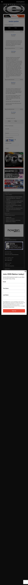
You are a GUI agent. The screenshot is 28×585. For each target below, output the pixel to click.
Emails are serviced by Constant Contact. (14, 306)
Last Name (5, 295)
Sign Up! (14, 310)
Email (4, 281)
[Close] (25, 271)
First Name (6, 288)
